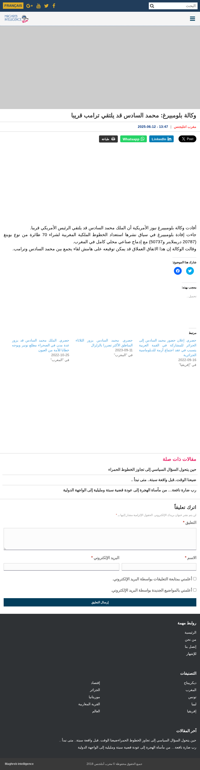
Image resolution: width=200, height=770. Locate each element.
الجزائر (95, 690)
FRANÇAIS (13, 6)
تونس (192, 697)
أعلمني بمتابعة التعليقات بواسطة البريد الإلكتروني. (152, 579)
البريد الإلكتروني (105, 558)
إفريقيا (191, 711)
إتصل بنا (190, 647)
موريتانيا (94, 697)
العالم (96, 711)
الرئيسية (190, 632)
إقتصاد (95, 683)
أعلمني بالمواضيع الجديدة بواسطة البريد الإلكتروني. (151, 590)
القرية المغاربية (89, 704)
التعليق (189, 522)
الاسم (190, 558)
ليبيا (193, 704)
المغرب (191, 690)
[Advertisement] (100, 67)
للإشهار (191, 654)
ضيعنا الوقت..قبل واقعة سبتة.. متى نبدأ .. (88, 740)
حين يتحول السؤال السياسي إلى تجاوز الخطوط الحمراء (157, 740)
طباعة (106, 139)
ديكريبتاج (190, 683)
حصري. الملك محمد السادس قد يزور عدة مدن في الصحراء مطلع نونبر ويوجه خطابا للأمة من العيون (40, 345)
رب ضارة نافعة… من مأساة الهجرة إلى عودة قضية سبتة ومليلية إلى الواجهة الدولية (137, 747)
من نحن (190, 639)
